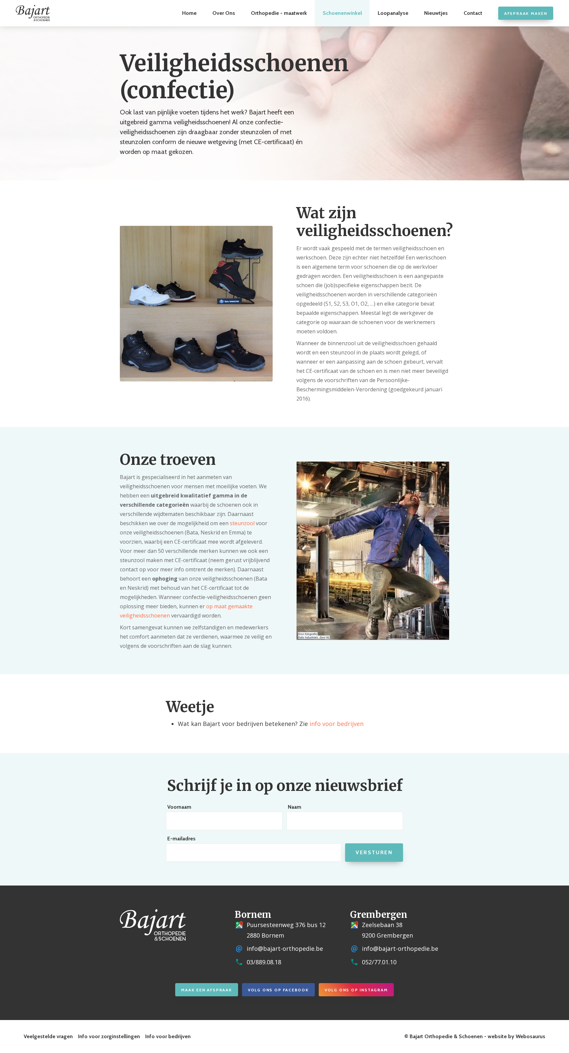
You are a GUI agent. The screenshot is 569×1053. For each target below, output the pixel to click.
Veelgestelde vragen (48, 1036)
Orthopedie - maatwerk (279, 13)
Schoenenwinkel (342, 13)
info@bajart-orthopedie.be (285, 948)
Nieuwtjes (436, 13)
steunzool (242, 523)
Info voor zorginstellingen (109, 1036)
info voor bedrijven (337, 724)
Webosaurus (530, 1036)
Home (189, 13)
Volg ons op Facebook (278, 989)
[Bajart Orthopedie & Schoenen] (33, 13)
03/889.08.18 (264, 962)
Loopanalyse (393, 13)
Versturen (374, 852)
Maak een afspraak (206, 989)
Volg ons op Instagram (356, 989)
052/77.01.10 (379, 962)
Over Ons (223, 13)
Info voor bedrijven (168, 1036)
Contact (473, 13)
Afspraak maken (525, 13)
